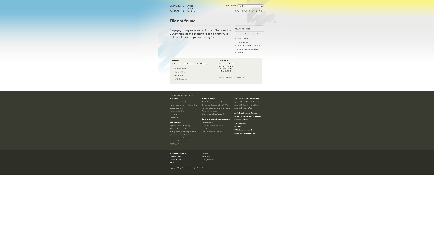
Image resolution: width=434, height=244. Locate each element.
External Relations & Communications (216, 119)
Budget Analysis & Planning (178, 102)
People (233, 6)
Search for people (242, 39)
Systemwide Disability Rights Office (246, 105)
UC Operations (175, 122)
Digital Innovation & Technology (180, 126)
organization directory (190, 33)
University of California (178, 154)
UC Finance (174, 98)
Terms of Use (206, 163)
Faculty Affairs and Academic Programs (215, 102)
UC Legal (237, 127)
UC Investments (240, 123)
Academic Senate (175, 157)
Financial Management (177, 108)
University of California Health (245, 133)
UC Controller (174, 117)
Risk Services (174, 114)
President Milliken (241, 120)
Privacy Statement (208, 160)
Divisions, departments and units (247, 49)
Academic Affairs (208, 98)
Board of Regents (175, 160)
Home (236, 11)
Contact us (240, 53)
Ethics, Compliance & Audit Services (247, 116)
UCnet (172, 163)
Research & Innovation (209, 111)
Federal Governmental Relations (212, 126)
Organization (255, 11)
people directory (215, 33)
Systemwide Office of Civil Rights (246, 98)
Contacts (205, 154)
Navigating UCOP (181, 68)
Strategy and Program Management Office (183, 132)
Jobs (227, 6)
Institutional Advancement (210, 129)
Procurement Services (177, 111)
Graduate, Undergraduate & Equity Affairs (215, 105)
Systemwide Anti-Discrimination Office (247, 102)
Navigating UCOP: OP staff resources (249, 46)
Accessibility (206, 157)
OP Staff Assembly (181, 79)
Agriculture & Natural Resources (246, 113)
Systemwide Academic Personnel (213, 114)
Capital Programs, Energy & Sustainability (183, 105)
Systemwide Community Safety (180, 135)
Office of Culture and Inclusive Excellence (183, 129)
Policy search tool (242, 42)
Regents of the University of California (191, 168)
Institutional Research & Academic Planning (216, 108)
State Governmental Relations (212, 132)
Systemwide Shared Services (179, 141)
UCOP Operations (176, 144)
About (244, 11)
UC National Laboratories (243, 130)
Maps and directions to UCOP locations (231, 77)
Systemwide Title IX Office (243, 108)
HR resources (179, 75)
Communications (207, 123)
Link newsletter (180, 72)
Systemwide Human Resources (180, 138)
